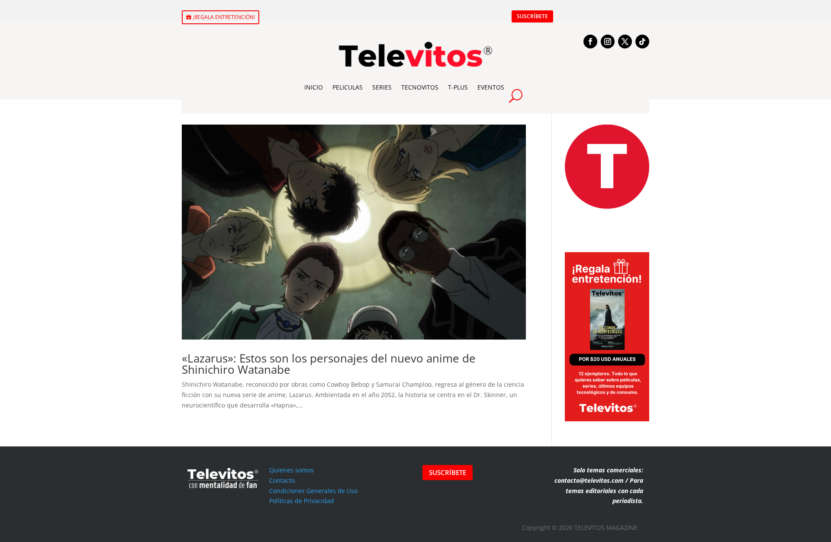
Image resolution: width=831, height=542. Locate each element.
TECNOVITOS (419, 87)
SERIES (382, 87)
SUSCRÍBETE (532, 16)
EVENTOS (490, 87)
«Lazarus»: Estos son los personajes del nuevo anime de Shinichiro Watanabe (329, 363)
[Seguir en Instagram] (608, 41)
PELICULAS (347, 87)
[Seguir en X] (625, 41)
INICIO (313, 87)
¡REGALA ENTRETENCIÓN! (224, 17)
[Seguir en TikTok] (642, 41)
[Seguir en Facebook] (590, 41)
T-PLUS (458, 87)
